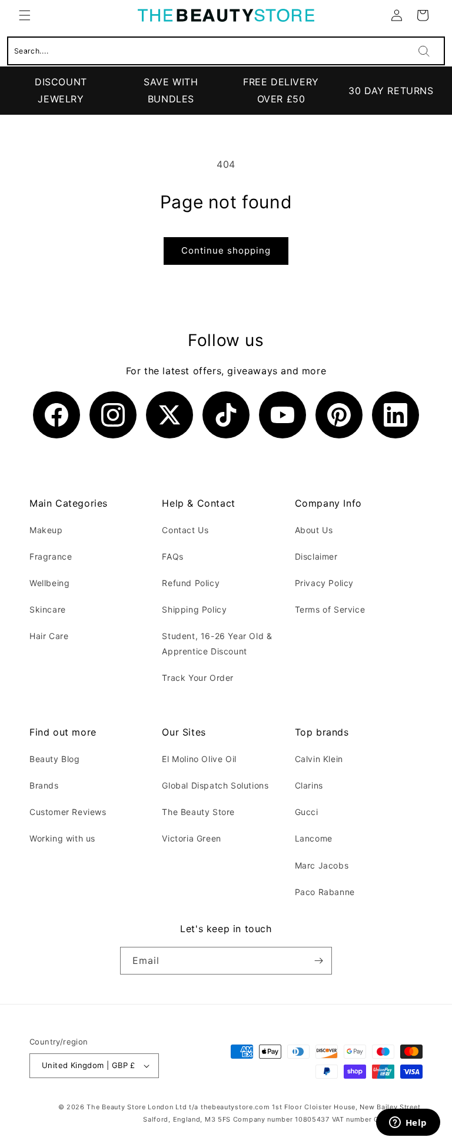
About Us (314, 530)
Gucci (306, 812)
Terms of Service (330, 609)
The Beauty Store (198, 812)
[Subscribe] (318, 961)
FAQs (172, 556)
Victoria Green (191, 838)
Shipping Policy (194, 609)
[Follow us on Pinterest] (339, 414)
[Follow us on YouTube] (282, 414)
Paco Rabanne (325, 892)
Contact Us (185, 530)
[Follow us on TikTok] (226, 414)
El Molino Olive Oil (199, 759)
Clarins (309, 785)
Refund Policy (191, 583)
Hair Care (48, 636)
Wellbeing (49, 583)
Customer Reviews (68, 812)
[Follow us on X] (169, 414)
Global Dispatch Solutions (215, 785)
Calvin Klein (319, 759)
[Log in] (397, 15)
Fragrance (50, 556)
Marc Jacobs (322, 865)
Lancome (314, 838)
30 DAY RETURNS (390, 91)
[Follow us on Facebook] (56, 414)
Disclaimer (316, 556)
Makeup (46, 530)
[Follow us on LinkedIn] (395, 414)
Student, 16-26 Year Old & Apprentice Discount (217, 643)
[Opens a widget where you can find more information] (407, 1123)
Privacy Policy (324, 583)
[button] (25, 15)
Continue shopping (226, 250)
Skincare (47, 609)
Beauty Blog (54, 759)
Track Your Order (198, 678)
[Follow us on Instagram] (113, 414)
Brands (44, 785)
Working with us (62, 838)
